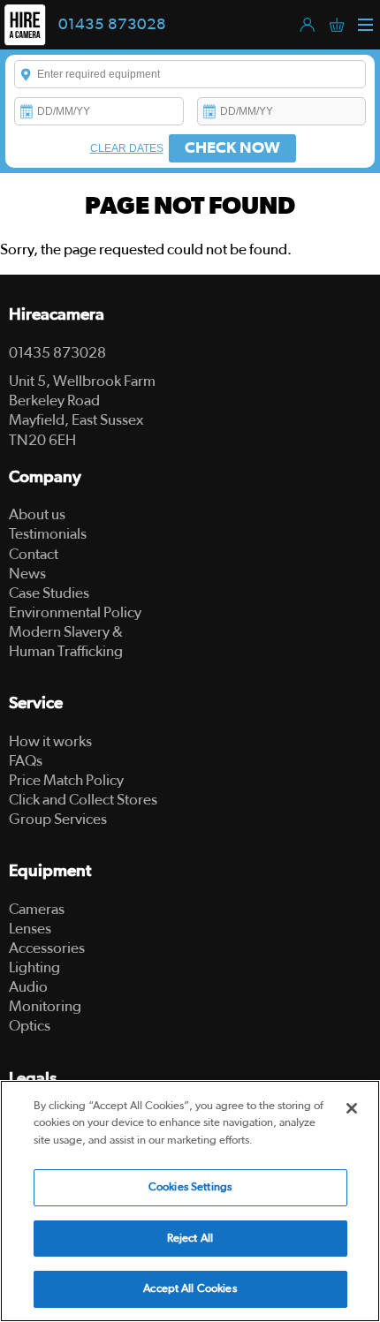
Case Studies (49, 593)
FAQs (25, 760)
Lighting (34, 967)
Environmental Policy (75, 612)
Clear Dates (126, 148)
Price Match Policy (66, 780)
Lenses (30, 928)
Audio (28, 986)
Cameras (37, 909)
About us (37, 514)
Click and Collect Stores (83, 799)
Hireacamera (56, 314)
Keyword (26, 74)
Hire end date (209, 111)
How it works (50, 741)
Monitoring (45, 1006)
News (27, 573)
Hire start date (26, 111)
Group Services (58, 819)
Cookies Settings (190, 1187)
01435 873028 (112, 25)
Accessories (47, 948)
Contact (33, 554)
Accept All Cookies (189, 1289)
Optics (29, 1025)
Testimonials (48, 533)
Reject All (190, 1238)
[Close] (351, 1108)
